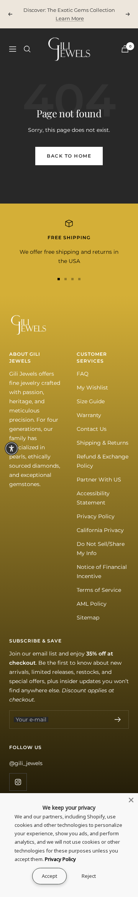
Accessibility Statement (93, 498)
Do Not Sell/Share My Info (101, 548)
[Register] (118, 719)
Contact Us (92, 429)
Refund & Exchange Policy (102, 461)
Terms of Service (99, 589)
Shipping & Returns (102, 442)
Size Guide (91, 401)
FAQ (83, 373)
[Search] (27, 49)
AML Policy (92, 603)
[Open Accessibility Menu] (11, 448)
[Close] (131, 800)
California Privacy (100, 530)
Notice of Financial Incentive (102, 572)
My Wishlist (92, 387)
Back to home (69, 156)
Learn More (70, 18)
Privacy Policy (96, 516)
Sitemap (88, 617)
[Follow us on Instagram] (17, 781)
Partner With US (99, 479)
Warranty (89, 415)
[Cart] (125, 49)
